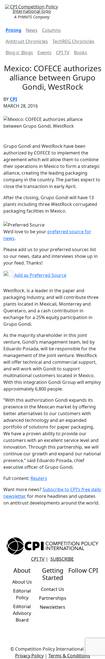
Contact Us (52, 589)
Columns (51, 30)
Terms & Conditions (69, 656)
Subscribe (62, 559)
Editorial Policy (22, 594)
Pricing (13, 30)
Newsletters (52, 607)
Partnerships (52, 598)
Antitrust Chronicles (27, 41)
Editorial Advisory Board (22, 613)
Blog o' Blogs (19, 52)
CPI (13, 99)
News (32, 30)
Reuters (39, 478)
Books (80, 52)
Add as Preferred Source (39, 275)
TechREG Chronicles (73, 41)
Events (45, 52)
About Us (22, 582)
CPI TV (62, 52)
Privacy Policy (29, 656)
